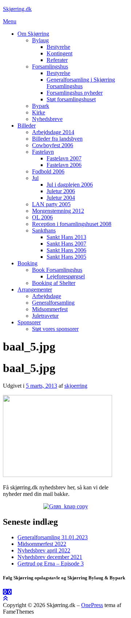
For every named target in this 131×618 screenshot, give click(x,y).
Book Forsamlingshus (57, 270)
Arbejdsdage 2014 (53, 132)
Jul (35, 178)
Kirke (38, 112)
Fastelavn (43, 152)
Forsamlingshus (50, 66)
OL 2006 (42, 217)
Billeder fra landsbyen (57, 139)
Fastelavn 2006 (64, 165)
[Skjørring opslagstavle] (5, 592)
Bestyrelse (58, 47)
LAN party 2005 (51, 204)
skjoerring (75, 386)
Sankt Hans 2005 (66, 257)
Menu (9, 21)
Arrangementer (34, 289)
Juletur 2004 (61, 198)
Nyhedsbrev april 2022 (43, 550)
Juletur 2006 (61, 191)
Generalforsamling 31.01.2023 (52, 537)
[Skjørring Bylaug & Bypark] (9, 592)
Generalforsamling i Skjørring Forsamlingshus (81, 83)
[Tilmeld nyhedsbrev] (65, 506)
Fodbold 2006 (48, 171)
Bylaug (40, 40)
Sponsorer (29, 322)
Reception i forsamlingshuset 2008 (71, 224)
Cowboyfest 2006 (52, 145)
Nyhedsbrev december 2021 (49, 557)
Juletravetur (45, 316)
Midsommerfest (50, 309)
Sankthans (44, 230)
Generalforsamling (53, 303)
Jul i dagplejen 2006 (70, 184)
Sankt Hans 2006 (66, 250)
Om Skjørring (33, 34)
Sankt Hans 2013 (66, 237)
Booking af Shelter (53, 283)
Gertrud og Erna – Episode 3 (50, 563)
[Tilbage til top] (5, 598)
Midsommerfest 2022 (41, 544)
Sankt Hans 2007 (66, 243)
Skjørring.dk (17, 9)
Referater (57, 60)
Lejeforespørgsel (66, 276)
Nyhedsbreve (47, 119)
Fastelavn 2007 (64, 158)
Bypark (40, 106)
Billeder (26, 125)
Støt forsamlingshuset (71, 99)
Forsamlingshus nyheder (75, 93)
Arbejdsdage (46, 296)
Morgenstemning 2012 (58, 211)
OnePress (92, 605)
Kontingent (59, 53)
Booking (27, 263)
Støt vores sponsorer (55, 329)
